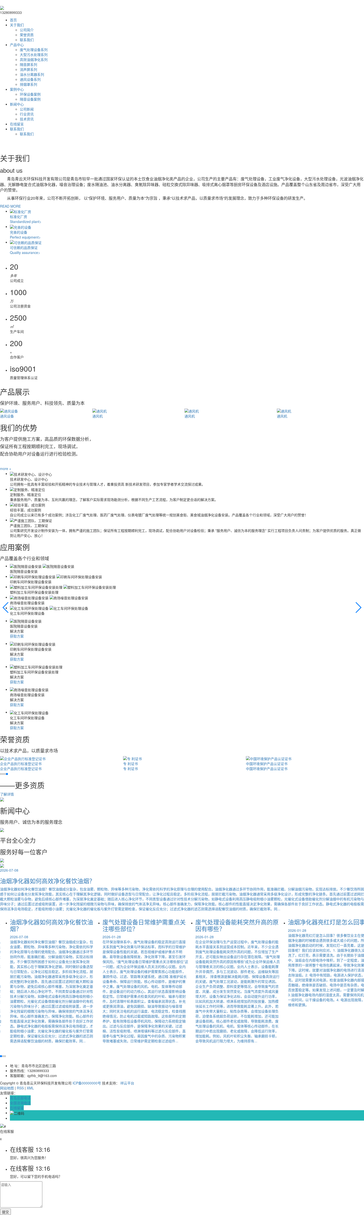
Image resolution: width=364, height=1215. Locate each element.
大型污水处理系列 (34, 54)
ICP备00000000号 (87, 1082)
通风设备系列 (30, 79)
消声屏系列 (28, 69)
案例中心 (17, 89)
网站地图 (7, 1087)
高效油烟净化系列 (34, 59)
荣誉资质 (27, 34)
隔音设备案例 (30, 99)
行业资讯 (27, 113)
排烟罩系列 (28, 84)
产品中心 (17, 44)
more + (5, 468)
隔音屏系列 (28, 64)
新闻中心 (17, 104)
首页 (13, 19)
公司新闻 (27, 109)
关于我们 (17, 24)
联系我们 (27, 39)
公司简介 (27, 29)
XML (30, 1087)
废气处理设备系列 (34, 49)
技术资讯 (27, 118)
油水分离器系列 (32, 74)
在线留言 (17, 123)
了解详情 (7, 794)
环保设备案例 (30, 94)
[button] (5, 607)
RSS (20, 1087)
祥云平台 (127, 1082)
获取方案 (17, 636)
